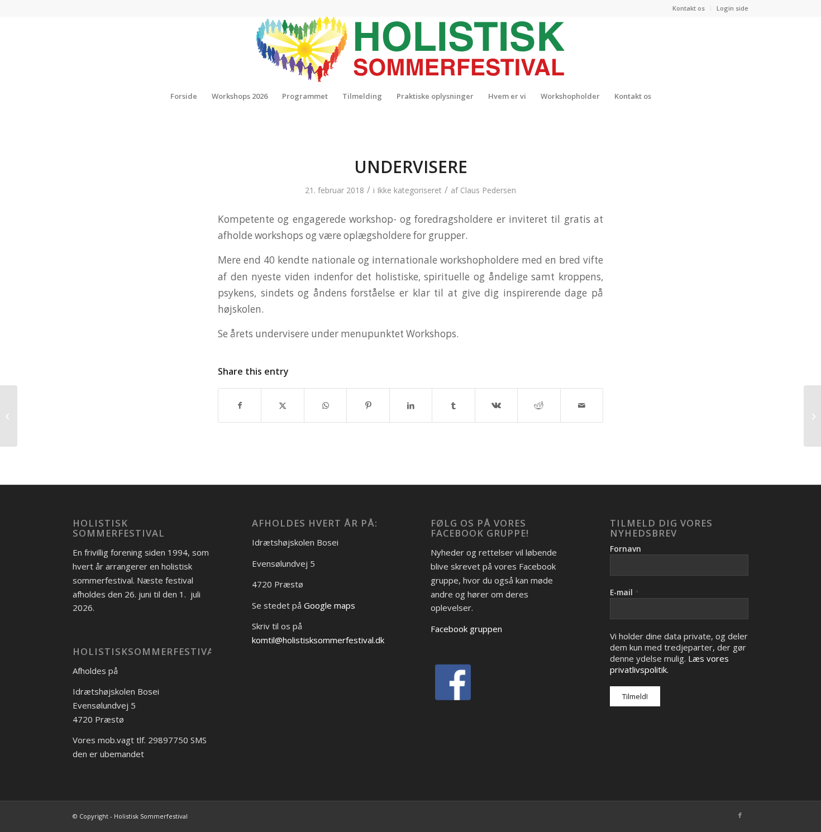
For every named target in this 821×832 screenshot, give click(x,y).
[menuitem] (689, 8)
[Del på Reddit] (539, 405)
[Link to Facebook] (740, 815)
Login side (732, 8)
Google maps (329, 605)
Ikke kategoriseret (409, 190)
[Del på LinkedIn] (411, 405)
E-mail (624, 592)
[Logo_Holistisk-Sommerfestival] (410, 49)
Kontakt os (688, 8)
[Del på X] (282, 405)
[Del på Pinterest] (368, 405)
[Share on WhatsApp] (325, 405)
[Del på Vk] (496, 405)
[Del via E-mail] (582, 405)
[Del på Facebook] (239, 405)
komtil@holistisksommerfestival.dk (318, 639)
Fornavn (625, 548)
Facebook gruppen (466, 628)
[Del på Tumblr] (453, 405)
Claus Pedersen (488, 190)
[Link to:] (8, 416)
